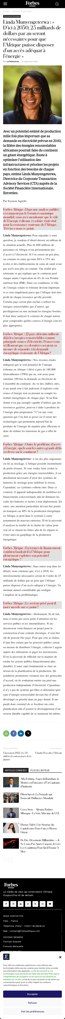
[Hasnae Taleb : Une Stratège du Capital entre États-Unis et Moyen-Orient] (11, 828)
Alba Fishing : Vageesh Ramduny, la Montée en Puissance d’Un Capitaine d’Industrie (40, 782)
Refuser (32, 1002)
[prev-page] (5, 859)
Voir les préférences (32, 1011)
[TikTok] (28, 904)
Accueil (6, 11)
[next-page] (10, 859)
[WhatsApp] (6, 733)
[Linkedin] (21, 733)
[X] (28, 733)
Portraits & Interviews (22, 11)
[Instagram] (13, 904)
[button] (60, 957)
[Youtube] (50, 904)
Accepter (32, 994)
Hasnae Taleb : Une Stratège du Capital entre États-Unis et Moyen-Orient (39, 828)
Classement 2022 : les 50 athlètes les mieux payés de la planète (17, 756)
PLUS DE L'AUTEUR (39, 770)
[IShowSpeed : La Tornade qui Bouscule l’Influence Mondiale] (11, 797)
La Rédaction (13, 61)
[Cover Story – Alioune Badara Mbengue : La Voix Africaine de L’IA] (11, 813)
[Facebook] (13, 733)
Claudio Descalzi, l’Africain (48, 752)
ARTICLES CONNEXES (16, 770)
